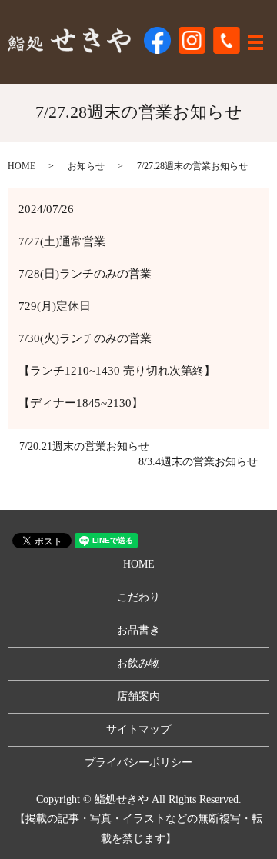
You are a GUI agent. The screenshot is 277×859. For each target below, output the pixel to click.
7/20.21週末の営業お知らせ (84, 446)
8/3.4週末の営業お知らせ (198, 462)
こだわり (138, 597)
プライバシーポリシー (138, 762)
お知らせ (86, 166)
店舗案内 (138, 696)
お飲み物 (138, 663)
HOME (21, 166)
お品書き (138, 630)
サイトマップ (138, 729)
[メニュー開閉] (255, 42)
